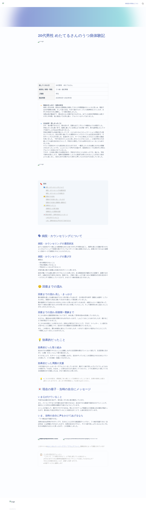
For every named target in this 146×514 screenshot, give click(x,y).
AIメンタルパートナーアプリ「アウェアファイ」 (63, 446)
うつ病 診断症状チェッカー (52, 454)
